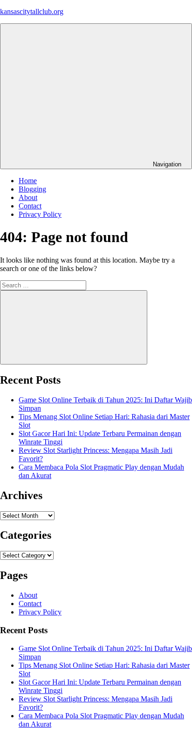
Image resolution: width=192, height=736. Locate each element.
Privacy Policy (40, 214)
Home (28, 181)
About (28, 197)
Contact (30, 206)
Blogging (32, 189)
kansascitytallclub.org (31, 11)
